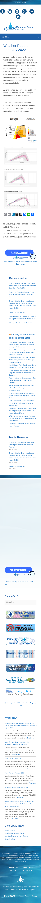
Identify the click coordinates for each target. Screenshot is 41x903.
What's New (14, 227)
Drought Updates (13, 224)
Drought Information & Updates (15, 833)
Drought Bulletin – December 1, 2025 (17, 787)
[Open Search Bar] (37, 37)
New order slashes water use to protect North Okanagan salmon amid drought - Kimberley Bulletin (22, 360)
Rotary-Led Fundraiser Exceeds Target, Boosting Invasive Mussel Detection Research (22, 294)
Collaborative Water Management (15, 887)
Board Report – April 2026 (13, 759)
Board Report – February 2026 (14, 773)
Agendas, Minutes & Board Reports (16, 836)
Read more (31, 738)
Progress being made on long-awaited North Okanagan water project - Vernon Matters (22, 395)
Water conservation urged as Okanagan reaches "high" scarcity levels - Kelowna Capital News (22, 418)
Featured (24, 224)
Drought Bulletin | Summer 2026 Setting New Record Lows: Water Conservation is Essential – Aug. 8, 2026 (22, 286)
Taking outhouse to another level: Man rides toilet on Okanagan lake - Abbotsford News (21, 388)
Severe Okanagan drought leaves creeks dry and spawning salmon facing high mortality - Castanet (22, 352)
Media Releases (10, 830)
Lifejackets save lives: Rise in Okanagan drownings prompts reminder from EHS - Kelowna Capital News (22, 411)
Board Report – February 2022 (18, 230)
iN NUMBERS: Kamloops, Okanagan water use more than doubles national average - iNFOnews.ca (21, 344)
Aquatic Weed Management (26, 889)
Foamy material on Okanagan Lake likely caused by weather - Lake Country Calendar (22, 380)
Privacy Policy (23, 896)
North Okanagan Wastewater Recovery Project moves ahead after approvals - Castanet (22, 373)
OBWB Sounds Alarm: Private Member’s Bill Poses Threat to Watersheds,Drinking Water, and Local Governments (19, 804)
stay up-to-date (19, 582)
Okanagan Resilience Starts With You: (21, 323)
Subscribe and (9, 582)
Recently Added (10, 839)
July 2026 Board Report (17, 312)
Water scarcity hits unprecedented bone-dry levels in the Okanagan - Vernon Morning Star (22, 403)
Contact (34, 896)
